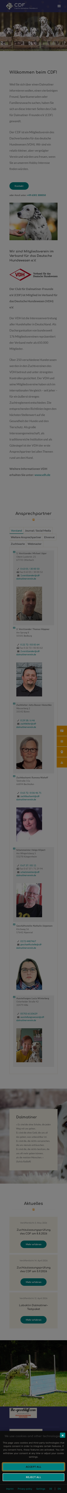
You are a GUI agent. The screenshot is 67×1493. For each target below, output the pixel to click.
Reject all (33, 1477)
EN (59, 1488)
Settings (40, 1488)
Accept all (33, 1466)
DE (50, 1488)
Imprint (10, 1488)
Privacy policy (25, 1488)
